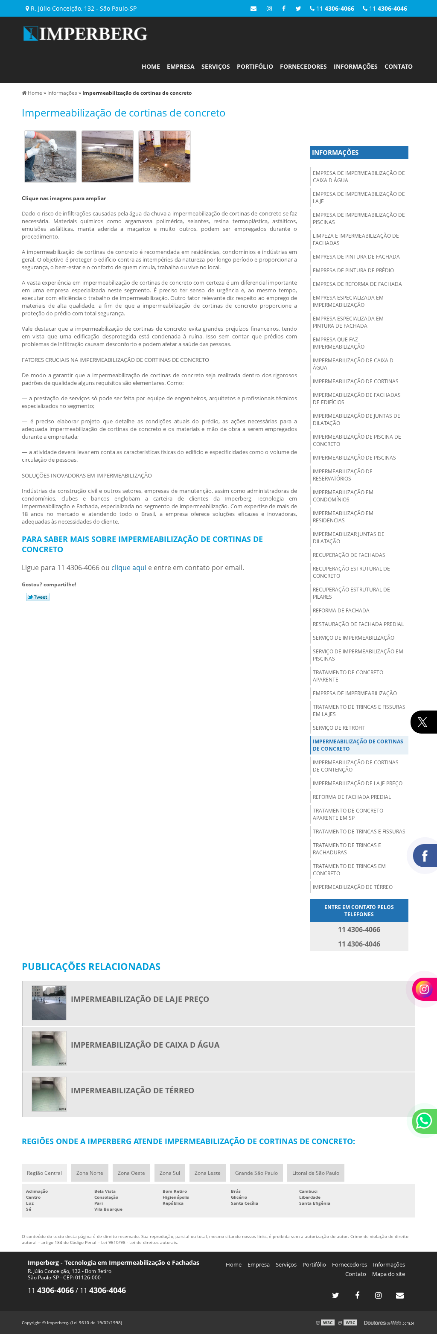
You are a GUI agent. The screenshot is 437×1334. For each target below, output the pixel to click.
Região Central (44, 1173)
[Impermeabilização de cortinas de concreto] (50, 155)
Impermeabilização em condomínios (343, 496)
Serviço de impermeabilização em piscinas (358, 655)
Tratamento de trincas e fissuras (359, 831)
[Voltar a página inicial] (86, 32)
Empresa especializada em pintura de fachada (348, 322)
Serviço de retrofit (339, 727)
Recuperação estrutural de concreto (351, 572)
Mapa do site (388, 1274)
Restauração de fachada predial (358, 624)
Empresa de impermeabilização (355, 693)
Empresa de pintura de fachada (356, 256)
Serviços (215, 66)
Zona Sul (170, 1173)
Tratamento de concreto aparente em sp (348, 814)
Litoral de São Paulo (315, 1173)
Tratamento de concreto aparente (348, 676)
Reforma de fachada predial (352, 797)
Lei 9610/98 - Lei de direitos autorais (139, 1242)
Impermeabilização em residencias (343, 517)
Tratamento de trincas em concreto (349, 869)
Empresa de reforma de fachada (357, 284)
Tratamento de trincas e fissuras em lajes (359, 710)
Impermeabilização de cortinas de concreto (358, 745)
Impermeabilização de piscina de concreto (357, 440)
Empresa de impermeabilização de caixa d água (359, 176)
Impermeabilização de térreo (353, 887)
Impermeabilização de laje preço (357, 783)
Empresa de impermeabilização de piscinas (359, 218)
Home (151, 66)
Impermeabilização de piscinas (354, 457)
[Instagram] (269, 8)
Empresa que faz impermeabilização (338, 343)
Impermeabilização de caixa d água (353, 364)
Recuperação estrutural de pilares (351, 593)
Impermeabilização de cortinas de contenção (356, 766)
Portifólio (255, 66)
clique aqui (128, 567)
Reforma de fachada (341, 610)
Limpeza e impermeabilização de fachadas (356, 239)
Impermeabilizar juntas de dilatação (349, 537)
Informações (356, 66)
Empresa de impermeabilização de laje (359, 197)
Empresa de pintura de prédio (353, 270)
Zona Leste (208, 1173)
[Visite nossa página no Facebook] (284, 8)
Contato (399, 66)
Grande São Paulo (256, 1173)
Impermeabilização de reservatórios (343, 475)
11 (387, 8)
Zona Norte (89, 1173)
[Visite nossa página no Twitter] (298, 8)
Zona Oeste (131, 1173)
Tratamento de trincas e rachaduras (347, 849)
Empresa (181, 66)
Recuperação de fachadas (349, 555)
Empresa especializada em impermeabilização (348, 301)
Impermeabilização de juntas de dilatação (356, 419)
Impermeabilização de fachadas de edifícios (357, 398)
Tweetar (38, 597)
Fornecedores (303, 66)
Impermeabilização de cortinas (356, 381)
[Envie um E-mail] (253, 8)
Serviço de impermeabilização (353, 637)
